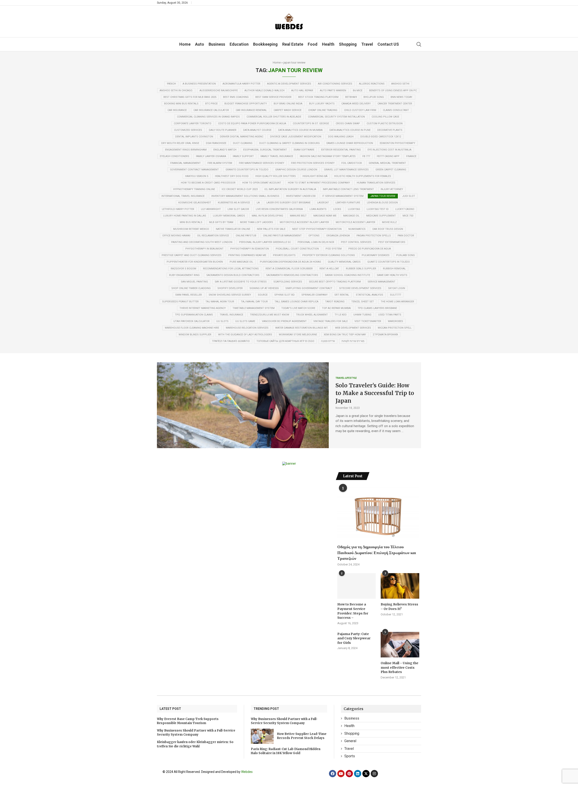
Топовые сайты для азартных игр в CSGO (285, 341)
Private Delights (284, 255)
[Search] (419, 44)
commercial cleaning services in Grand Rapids (208, 116)
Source (263, 294)
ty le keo (341, 314)
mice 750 (408, 215)
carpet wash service (287, 110)
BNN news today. (402, 97)
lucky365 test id (378, 209)
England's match (224, 149)
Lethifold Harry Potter (178, 209)
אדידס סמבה (328, 341)
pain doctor (406, 235)
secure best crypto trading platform (335, 281)
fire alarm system (219, 163)
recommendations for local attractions (231, 268)
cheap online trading (322, 110)
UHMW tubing (362, 314)
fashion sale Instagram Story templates (328, 156)
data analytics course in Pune (350, 130)
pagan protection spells (374, 235)
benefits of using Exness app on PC (393, 90)
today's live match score (298, 308)
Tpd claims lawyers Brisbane (377, 308)
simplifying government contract (308, 288)
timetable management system (254, 308)
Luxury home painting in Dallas (184, 215)
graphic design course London (296, 169)
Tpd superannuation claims (194, 314)
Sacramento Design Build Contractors (232, 275)
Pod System (334, 248)
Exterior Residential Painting (341, 149)
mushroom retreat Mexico (191, 229)
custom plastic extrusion (385, 123)
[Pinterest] (349, 773)
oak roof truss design (387, 229)
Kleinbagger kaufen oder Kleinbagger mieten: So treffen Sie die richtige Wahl (195, 744)
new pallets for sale (271, 229)
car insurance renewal (251, 110)
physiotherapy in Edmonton (249, 248)
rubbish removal (394, 268)
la (258, 202)
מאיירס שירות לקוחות (353, 341)
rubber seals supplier (361, 268)
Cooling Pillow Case (385, 116)
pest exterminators (391, 242)
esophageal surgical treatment (265, 149)
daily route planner (222, 130)
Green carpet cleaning (390, 169)
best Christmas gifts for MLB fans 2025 (189, 97)
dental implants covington (194, 136)
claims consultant (396, 110)
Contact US (388, 44)
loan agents (318, 209)
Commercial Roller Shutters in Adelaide (274, 116)
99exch (171, 83)
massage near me (324, 215)
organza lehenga (338, 235)
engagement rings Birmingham (186, 149)
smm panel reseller (188, 294)
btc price (211, 103)
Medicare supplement (381, 215)
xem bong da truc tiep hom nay (345, 334)
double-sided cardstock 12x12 (380, 136)
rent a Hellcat (329, 268)
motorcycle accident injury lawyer (304, 222)
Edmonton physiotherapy (397, 143)
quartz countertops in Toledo (388, 261)
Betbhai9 (351, 97)
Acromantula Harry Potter (241, 83)
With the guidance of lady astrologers (245, 334)
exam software (304, 149)
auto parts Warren (333, 90)
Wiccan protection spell (395, 327)
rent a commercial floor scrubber (289, 268)
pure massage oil (241, 261)
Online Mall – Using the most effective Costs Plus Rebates (399, 667)
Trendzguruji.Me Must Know (269, 314)
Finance (411, 156)
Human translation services (376, 182)
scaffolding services (287, 281)
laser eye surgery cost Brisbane (288, 202)
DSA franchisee (216, 143)
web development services (353, 327)
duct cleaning (242, 143)
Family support (243, 156)
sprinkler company (314, 294)
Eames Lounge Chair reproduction (349, 143)
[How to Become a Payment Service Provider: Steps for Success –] (356, 586)
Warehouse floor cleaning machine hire (192, 327)
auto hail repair (302, 90)
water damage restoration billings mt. (301, 327)
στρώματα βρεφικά (385, 334)
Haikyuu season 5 (196, 176)
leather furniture (348, 202)
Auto (199, 44)
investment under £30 (300, 196)
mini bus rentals (191, 222)
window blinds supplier (195, 334)
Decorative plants (389, 130)
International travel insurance (183, 196)
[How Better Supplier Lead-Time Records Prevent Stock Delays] (262, 736)
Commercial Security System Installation (336, 116)
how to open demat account (261, 182)
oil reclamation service (213, 235)
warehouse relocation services (247, 327)
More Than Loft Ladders (256, 222)
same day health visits (392, 275)
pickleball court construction (297, 248)
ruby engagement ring (184, 275)
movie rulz (389, 222)
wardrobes (395, 321)
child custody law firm (360, 110)
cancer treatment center (395, 103)
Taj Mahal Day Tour (254, 301)
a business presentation (199, 83)
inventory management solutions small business (245, 196)
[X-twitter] (366, 773)
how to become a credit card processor (208, 182)
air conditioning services (335, 83)
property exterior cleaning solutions (328, 255)
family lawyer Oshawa (211, 156)
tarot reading (335, 301)
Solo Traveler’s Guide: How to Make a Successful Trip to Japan (375, 393)
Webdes (247, 772)
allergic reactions (372, 83)
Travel (367, 44)
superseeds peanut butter (180, 301)
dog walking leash (341, 136)
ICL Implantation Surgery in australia (290, 189)
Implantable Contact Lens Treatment (348, 189)
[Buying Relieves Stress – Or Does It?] (400, 586)
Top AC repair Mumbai (336, 308)
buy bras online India (288, 103)
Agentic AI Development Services (289, 83)
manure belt (298, 215)
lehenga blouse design (382, 202)
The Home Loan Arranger (397, 301)
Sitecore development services (360, 288)
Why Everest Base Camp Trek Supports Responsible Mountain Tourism (188, 721)
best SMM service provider (273, 97)
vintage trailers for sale (330, 321)
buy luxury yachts (322, 103)
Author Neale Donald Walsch (264, 90)
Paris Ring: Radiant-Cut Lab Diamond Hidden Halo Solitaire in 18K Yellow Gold (285, 751)
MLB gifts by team (221, 222)
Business (217, 44)
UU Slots (222, 321)
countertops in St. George (311, 123)
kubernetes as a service (234, 202)
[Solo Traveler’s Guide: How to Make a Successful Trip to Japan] (243, 405)
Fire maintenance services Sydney (261, 163)
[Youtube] (341, 773)
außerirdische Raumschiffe (219, 90)
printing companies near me (247, 255)
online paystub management (282, 235)
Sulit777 (395, 294)
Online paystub (246, 235)
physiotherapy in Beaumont (204, 248)
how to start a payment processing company (319, 182)
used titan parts (389, 314)
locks (337, 209)
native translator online (233, 229)
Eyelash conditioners (174, 156)
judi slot (408, 196)
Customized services (188, 130)
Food (312, 44)
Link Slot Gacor (238, 209)
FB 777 (366, 156)
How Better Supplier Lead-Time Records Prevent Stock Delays (301, 736)
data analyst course (257, 130)
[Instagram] (374, 773)
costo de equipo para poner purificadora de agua (252, 123)
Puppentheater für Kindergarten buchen (195, 261)
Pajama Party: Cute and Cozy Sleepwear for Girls (354, 638)
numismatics (357, 229)
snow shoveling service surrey (230, 294)
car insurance (177, 110)
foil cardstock (351, 163)
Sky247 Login (396, 288)
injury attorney (392, 189)
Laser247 (323, 202)
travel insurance (231, 314)
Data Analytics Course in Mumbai (300, 130)
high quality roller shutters (275, 176)
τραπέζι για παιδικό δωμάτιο (231, 341)
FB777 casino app (388, 156)
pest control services (356, 242)
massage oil (351, 215)
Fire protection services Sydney (313, 163)
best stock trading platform (318, 97)
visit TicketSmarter (367, 321)
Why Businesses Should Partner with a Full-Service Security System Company (196, 733)
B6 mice (357, 90)
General (350, 741)
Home (185, 44)
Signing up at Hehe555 (264, 288)
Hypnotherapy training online (194, 189)
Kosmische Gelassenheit (194, 202)
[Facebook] (332, 773)
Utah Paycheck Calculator (191, 321)
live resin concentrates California (279, 209)
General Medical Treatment (387, 163)
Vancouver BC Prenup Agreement (284, 321)
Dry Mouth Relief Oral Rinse (180, 143)
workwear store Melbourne (298, 334)
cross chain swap (348, 123)
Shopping (348, 44)
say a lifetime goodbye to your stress (241, 281)
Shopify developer (230, 288)
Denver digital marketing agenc (241, 136)
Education (239, 44)
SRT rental (341, 294)
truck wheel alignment (312, 314)
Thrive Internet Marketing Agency (202, 308)
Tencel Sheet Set (362, 301)
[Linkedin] (357, 773)
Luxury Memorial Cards (229, 215)
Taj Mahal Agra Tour (219, 301)
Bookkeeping (265, 44)
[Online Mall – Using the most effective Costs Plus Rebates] (400, 645)
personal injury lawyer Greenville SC (265, 242)
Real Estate (292, 44)
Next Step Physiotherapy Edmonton (317, 229)
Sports (349, 756)
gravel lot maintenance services (346, 169)
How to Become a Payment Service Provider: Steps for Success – (352, 611)
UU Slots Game (245, 321)
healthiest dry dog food (232, 176)
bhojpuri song (374, 97)
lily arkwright (211, 209)
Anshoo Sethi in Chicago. (176, 90)
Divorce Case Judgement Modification (295, 136)
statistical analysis (369, 294)
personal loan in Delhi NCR (316, 242)
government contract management (194, 169)
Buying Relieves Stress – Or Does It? (399, 606)
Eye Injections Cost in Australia (389, 149)
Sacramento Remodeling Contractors (292, 275)
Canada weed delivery (356, 103)
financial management (185, 163)
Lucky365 (354, 209)
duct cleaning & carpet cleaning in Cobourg (289, 143)
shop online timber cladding (191, 288)
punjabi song (405, 255)
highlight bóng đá (315, 176)
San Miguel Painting (194, 281)
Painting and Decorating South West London (201, 242)
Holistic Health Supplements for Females (362, 176)
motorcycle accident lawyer (355, 222)
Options (313, 235)
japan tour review (382, 196)
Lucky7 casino (404, 209)
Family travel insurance (277, 156)
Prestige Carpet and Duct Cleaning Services (191, 255)
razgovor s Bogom (183, 268)
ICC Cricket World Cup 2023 (240, 189)
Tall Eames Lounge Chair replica (296, 301)
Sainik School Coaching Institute (347, 275)
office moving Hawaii (176, 235)
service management (381, 281)
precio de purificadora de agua (369, 248)
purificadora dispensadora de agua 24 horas (290, 261)
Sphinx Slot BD (284, 294)
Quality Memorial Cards (344, 261)
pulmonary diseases (375, 255)
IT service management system (343, 196)
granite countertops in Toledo (247, 169)
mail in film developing (267, 215)
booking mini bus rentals (181, 103)
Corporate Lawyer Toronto (192, 123)
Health (328, 44)
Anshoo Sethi (400, 83)
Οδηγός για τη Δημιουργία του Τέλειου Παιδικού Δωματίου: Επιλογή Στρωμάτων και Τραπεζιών (376, 552)
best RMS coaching (236, 97)
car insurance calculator (211, 110)
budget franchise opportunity (245, 103)
